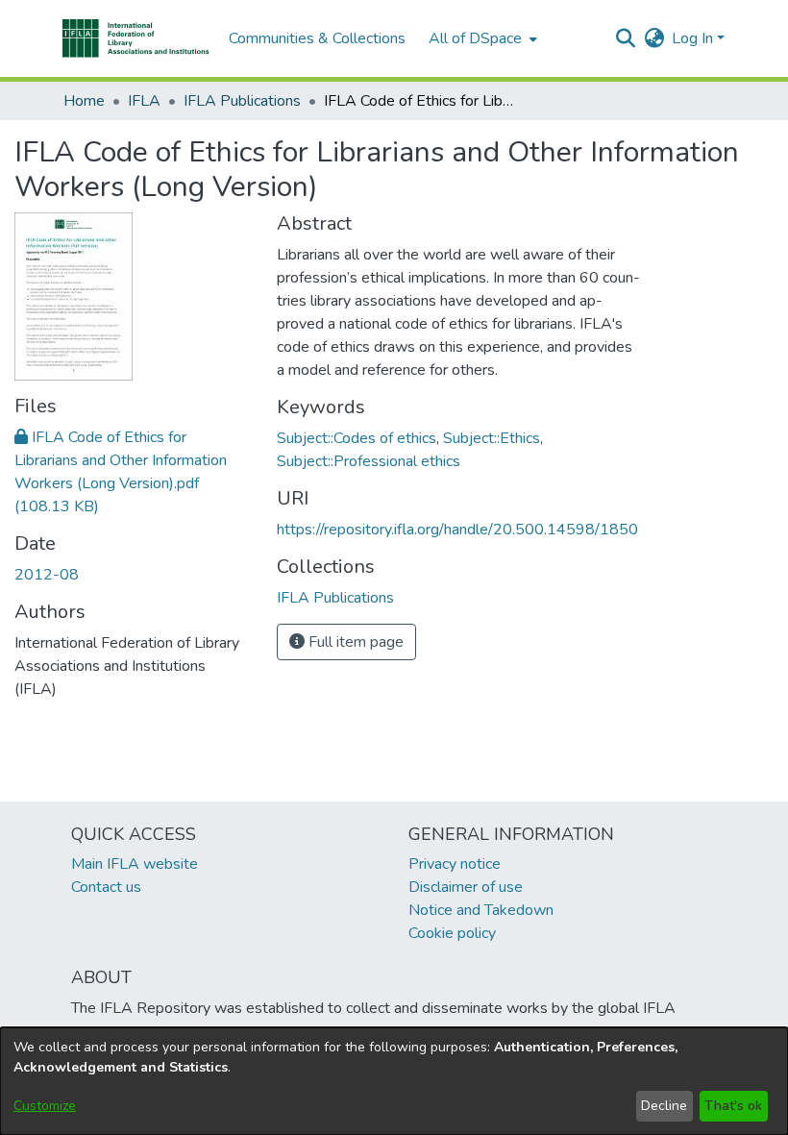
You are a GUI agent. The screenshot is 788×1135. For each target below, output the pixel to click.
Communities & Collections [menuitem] (317, 38)
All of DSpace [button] (475, 38)
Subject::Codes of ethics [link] (356, 438)
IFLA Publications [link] (242, 100)
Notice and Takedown (481, 910)
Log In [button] (694, 38)
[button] (135, 38)
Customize (44, 1106)
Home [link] (84, 100)
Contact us (106, 887)
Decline (664, 1106)
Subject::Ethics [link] (491, 438)
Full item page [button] (354, 642)
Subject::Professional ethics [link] (368, 461)
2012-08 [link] (46, 574)
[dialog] (394, 1081)
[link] (335, 597)
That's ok (733, 1106)
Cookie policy (452, 933)
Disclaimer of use (465, 887)
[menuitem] (481, 38)
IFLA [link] (144, 100)
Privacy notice (454, 864)
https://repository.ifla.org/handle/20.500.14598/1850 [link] (457, 529)
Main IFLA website (134, 864)
